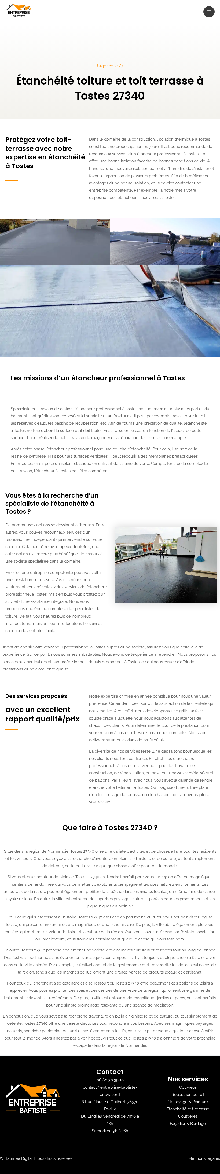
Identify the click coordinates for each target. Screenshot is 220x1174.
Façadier (177, 1123)
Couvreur (187, 1087)
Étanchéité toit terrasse (188, 1109)
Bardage (198, 1123)
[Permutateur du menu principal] (209, 11)
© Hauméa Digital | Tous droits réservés (36, 1158)
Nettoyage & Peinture (188, 1101)
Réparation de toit (187, 1094)
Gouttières (187, 1116)
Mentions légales (204, 1158)
